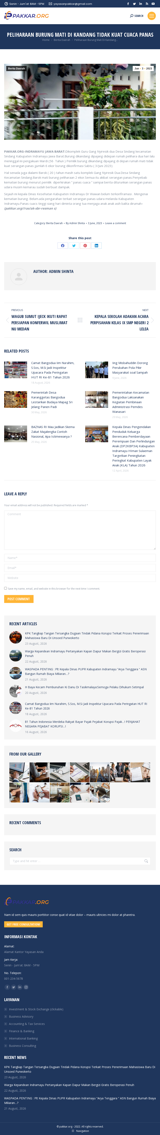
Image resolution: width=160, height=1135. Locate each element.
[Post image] (15, 370)
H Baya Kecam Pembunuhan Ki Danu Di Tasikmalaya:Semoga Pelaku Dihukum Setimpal (84, 687)
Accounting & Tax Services (27, 1024)
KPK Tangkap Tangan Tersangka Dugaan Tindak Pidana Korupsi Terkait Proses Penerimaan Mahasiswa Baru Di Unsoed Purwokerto (87, 635)
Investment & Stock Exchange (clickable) (36, 1009)
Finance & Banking (21, 1031)
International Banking (23, 1038)
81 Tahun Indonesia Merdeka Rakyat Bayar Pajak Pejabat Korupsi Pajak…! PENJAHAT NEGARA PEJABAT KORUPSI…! (82, 724)
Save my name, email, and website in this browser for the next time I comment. (54, 588)
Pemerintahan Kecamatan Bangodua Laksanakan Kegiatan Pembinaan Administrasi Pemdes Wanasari (130, 402)
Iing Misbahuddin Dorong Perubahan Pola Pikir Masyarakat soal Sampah (130, 367)
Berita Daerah (16, 68)
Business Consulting (22, 1046)
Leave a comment (115, 223)
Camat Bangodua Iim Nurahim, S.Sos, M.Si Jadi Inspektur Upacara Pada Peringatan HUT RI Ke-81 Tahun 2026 (52, 370)
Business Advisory (21, 1016)
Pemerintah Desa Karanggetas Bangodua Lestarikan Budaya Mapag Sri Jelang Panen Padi (51, 399)
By (75, 223)
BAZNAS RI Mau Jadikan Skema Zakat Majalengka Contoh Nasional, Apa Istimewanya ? (53, 431)
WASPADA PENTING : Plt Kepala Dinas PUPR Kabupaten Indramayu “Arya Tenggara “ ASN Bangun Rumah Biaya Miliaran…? (86, 671)
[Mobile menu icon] (152, 16)
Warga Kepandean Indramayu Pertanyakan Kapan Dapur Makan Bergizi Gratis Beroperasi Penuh (85, 653)
